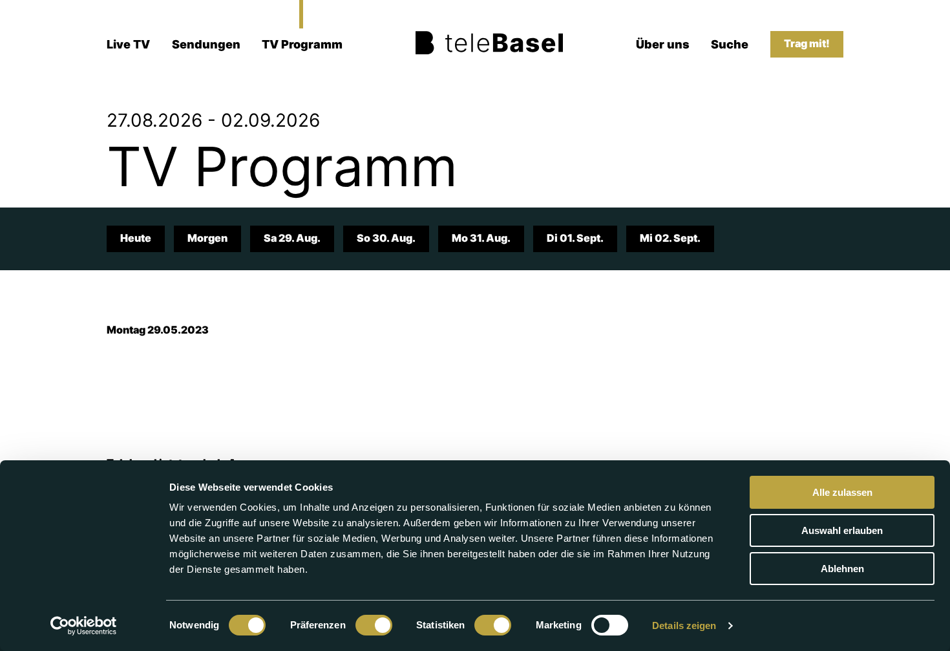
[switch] (373, 625)
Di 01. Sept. (575, 238)
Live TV (128, 44)
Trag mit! (807, 43)
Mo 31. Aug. (481, 238)
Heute (135, 238)
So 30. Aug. (386, 238)
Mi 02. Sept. (670, 238)
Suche (729, 44)
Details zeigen (684, 625)
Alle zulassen (842, 492)
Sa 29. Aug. (292, 238)
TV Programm (302, 44)
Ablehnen (842, 568)
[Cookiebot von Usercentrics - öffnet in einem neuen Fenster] (83, 625)
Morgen (207, 238)
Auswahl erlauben (842, 530)
